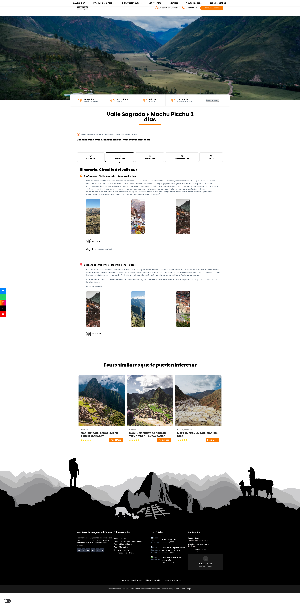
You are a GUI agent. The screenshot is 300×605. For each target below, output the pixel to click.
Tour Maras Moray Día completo (172, 558)
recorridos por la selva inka (124, 553)
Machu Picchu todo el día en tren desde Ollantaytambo (147, 435)
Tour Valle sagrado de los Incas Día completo (173, 549)
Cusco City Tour (169, 539)
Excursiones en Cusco (123, 550)
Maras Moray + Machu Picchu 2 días (197, 435)
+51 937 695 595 (191, 8)
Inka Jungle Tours (130, 3)
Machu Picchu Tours (103, 3)
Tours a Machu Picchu (123, 544)
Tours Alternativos (121, 547)
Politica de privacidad (153, 580)
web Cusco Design (183, 589)
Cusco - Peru (193, 538)
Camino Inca (79, 3)
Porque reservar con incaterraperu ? (128, 541)
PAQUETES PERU (154, 3)
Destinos (173, 3)
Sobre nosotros (120, 538)
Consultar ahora (212, 8)
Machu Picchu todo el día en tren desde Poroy (99, 435)
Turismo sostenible (172, 580)
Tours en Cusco (194, 3)
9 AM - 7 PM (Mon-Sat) (197, 550)
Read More (116, 440)
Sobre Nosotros (218, 3)
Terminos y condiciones (131, 580)
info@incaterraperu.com (198, 544)
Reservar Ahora (212, 100)
